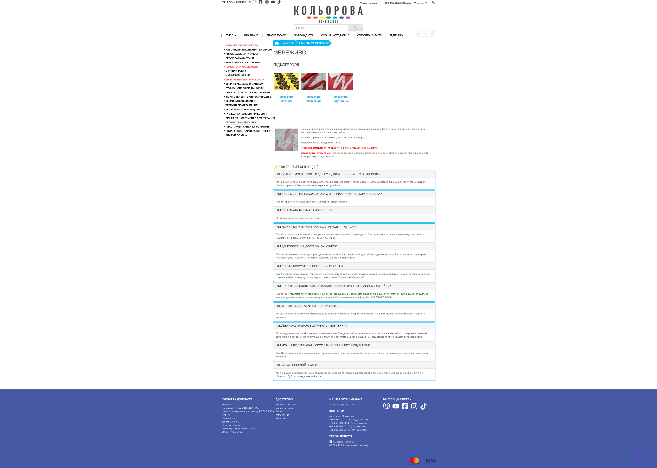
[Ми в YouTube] (273, 2)
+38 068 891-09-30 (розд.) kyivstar (348, 423)
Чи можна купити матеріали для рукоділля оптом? (316, 226)
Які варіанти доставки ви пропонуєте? (307, 305)
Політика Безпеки (231, 425)
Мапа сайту (282, 418)
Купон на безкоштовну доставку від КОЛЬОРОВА (248, 411)
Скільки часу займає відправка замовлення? (312, 325)
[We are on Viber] (386, 408)
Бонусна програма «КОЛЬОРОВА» (240, 408)
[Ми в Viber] (254, 2)
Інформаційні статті (285, 408)
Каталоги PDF (283, 414)
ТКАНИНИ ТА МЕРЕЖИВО (314, 43)
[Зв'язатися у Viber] (636, 463)
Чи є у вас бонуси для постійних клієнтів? (310, 266)
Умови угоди (228, 418)
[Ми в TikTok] (279, 2)
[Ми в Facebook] (261, 2)
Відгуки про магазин (286, 404)
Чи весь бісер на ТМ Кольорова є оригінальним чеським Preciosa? (329, 193)
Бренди (279, 411)
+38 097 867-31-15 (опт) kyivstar (347, 426)
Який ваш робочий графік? (297, 365)
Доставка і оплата (231, 421)
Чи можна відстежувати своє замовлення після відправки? (323, 345)
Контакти (226, 404)
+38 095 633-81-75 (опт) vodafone (348, 429)
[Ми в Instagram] (267, 2)
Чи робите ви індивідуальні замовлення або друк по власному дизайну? (334, 285)
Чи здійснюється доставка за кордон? (307, 246)
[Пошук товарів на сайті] (355, 27)
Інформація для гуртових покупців (239, 428)
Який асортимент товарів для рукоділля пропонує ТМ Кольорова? (328, 174)
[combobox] (321, 27)
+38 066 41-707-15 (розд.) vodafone (349, 419)
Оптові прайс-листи (232, 432)
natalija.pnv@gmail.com (341, 416)
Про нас (226, 414)
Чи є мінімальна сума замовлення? (304, 210)
